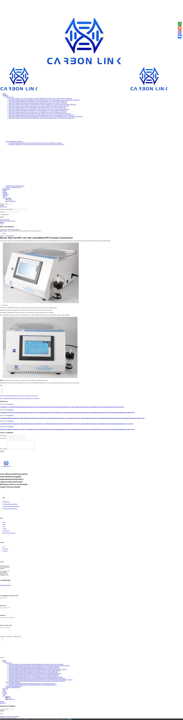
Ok (69, 719)
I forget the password (5, 219)
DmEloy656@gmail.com (5, 585)
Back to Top (3, 703)
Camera (13, 716)
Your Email (3, 438)
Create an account (11, 221)
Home (1, 230)
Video (5, 230)
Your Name (3, 435)
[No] (71, 719)
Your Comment (3, 448)
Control (7, 716)
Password (2, 211)
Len (10, 716)
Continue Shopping (15, 229)
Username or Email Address (6, 209)
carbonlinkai (11, 235)
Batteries (17, 716)
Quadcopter (2, 716)
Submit (2, 451)
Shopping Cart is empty (5, 229)
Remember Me (4, 214)
